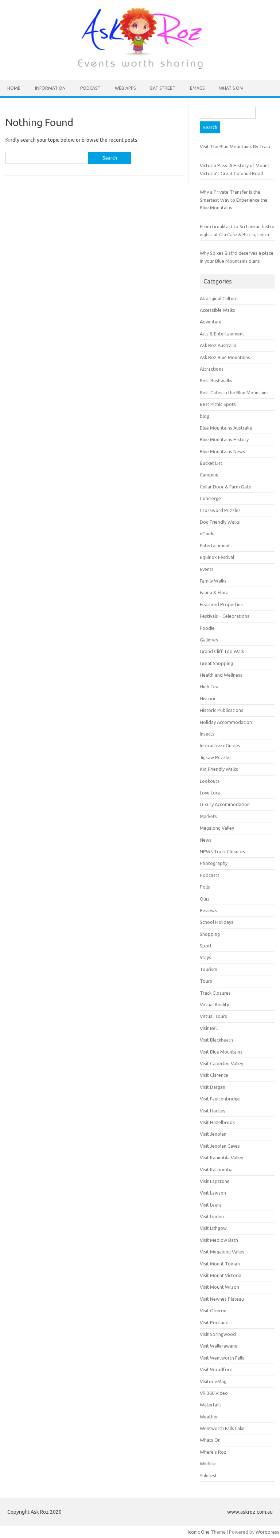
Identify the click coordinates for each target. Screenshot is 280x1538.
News (205, 839)
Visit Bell (209, 1028)
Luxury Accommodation (225, 804)
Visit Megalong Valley (222, 1251)
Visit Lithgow (213, 1228)
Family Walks (213, 580)
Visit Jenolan (213, 1133)
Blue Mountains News (222, 451)
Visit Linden (212, 1216)
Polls (205, 886)
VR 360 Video (214, 1393)
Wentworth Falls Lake (222, 1428)
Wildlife (208, 1463)
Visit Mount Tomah (220, 1263)
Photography (214, 863)
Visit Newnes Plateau (222, 1298)
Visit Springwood (218, 1334)
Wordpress (267, 1531)
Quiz (205, 898)
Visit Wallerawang (218, 1345)
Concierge (210, 498)
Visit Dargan (212, 1087)
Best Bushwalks (216, 380)
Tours (206, 980)
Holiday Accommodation (226, 722)
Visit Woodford (216, 1369)
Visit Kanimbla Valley (221, 1157)
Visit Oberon (213, 1310)
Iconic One (199, 1531)
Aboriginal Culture (219, 298)
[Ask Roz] (140, 68)
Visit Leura (211, 1204)
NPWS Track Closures (222, 851)
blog (204, 416)
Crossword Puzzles (220, 510)
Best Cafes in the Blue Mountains (234, 392)
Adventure (211, 321)
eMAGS (197, 88)
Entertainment (215, 545)
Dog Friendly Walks (220, 521)
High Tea (209, 686)
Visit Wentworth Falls (222, 1357)
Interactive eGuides (220, 745)
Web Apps (125, 88)
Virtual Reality (214, 1004)
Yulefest (208, 1475)
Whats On (210, 1439)
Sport (206, 945)
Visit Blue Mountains (221, 1051)
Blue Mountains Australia (226, 427)
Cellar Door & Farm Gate (225, 486)
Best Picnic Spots (218, 404)
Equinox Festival (217, 557)
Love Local (211, 792)
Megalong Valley (217, 827)
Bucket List (211, 463)
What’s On (231, 88)
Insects (207, 733)
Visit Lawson (213, 1192)
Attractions (211, 368)
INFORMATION (50, 88)
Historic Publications (221, 710)
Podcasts (209, 875)
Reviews (208, 910)
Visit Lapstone (215, 1181)
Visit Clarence (214, 1075)
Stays (205, 957)
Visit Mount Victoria (220, 1275)
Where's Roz (213, 1451)
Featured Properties (221, 604)
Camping (209, 474)
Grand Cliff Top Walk (222, 651)
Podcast (90, 88)
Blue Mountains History (224, 439)
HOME (13, 88)
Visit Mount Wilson (219, 1286)
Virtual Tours (213, 1016)
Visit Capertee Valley (221, 1063)
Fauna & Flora (214, 592)
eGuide (207, 533)
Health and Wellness (221, 674)
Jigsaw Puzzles (216, 757)
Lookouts (209, 781)
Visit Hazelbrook (217, 1122)
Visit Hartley (212, 1110)
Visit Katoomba (216, 1169)
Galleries (209, 639)
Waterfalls (211, 1404)
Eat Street (162, 88)
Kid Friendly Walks (219, 769)
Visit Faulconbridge (220, 1098)
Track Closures (215, 992)
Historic (208, 698)
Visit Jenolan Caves (220, 1145)
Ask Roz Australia (218, 345)
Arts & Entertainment (222, 333)
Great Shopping (216, 663)
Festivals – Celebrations (224, 616)
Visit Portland (214, 1322)
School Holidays (216, 922)
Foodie (207, 628)
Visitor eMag (213, 1381)
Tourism (208, 969)
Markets (208, 816)
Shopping (210, 934)
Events (207, 569)
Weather (209, 1416)
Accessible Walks (217, 310)
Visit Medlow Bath (219, 1240)
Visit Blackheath (216, 1039)
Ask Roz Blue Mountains (225, 357)
